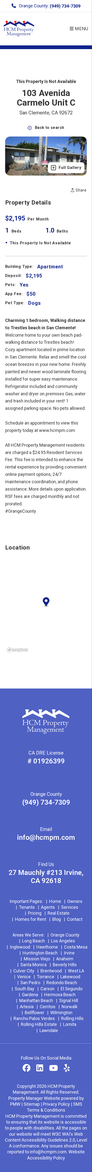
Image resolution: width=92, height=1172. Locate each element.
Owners (74, 901)
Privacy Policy (56, 1104)
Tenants (27, 907)
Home (55, 901)
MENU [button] (81, 28)
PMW (15, 1104)
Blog (56, 919)
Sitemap (32, 1104)
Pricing (34, 913)
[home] (19, 28)
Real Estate (58, 913)
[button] (26, 1068)
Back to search (49, 127)
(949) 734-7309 (65, 6)
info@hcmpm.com (46, 837)
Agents (48, 907)
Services (69, 907)
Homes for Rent (30, 919)
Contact (74, 919)
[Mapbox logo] (17, 650)
